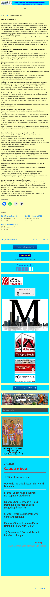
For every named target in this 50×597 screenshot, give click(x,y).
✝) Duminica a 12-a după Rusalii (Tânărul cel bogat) (21, 533)
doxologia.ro (40, 542)
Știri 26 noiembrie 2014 (39, 239)
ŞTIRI (6, 15)
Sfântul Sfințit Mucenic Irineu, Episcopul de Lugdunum (20, 494)
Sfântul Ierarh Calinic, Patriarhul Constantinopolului (21, 515)
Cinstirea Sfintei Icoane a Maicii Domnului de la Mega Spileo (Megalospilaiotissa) (21, 505)
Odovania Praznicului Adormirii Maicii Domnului (24, 485)
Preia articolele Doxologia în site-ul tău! (27, 545)
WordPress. (45, 588)
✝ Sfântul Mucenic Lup (16, 477)
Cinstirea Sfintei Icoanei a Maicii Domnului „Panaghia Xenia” (21, 524)
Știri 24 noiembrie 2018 (9, 224)
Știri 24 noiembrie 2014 (10, 239)
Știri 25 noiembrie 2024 (9, 216)
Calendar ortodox (16, 468)
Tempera (37, 588)
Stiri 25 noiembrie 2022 (33, 216)
